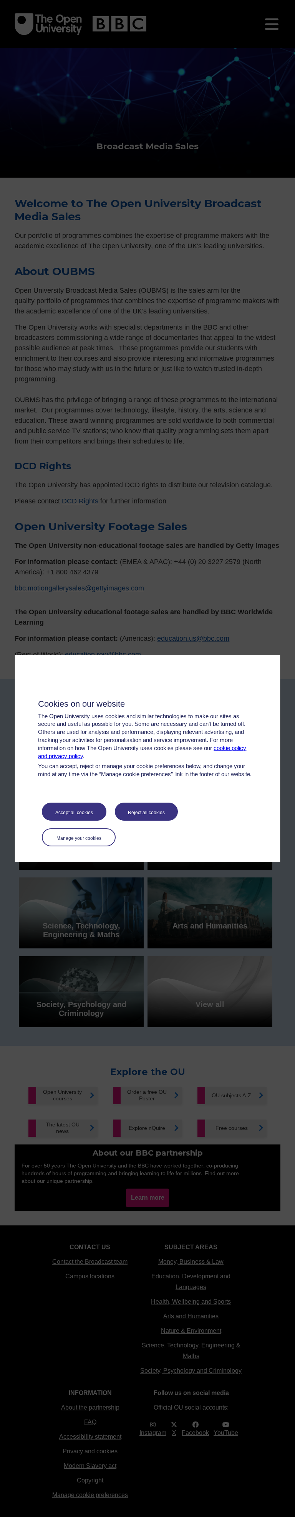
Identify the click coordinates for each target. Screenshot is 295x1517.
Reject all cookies (146, 812)
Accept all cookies (74, 812)
